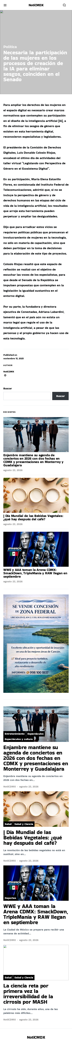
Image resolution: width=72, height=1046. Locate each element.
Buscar (7, 388)
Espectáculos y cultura (19, 739)
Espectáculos (35, 734)
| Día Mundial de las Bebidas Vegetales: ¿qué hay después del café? (33, 517)
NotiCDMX (8, 371)
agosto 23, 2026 (13, 470)
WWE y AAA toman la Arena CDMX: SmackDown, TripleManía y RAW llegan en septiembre (35, 573)
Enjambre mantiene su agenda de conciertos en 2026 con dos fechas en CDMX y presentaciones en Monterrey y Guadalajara (33, 460)
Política (10, 46)
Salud (8, 824)
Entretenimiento (15, 734)
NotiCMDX (36, 5)
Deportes (10, 898)
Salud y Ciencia (23, 824)
